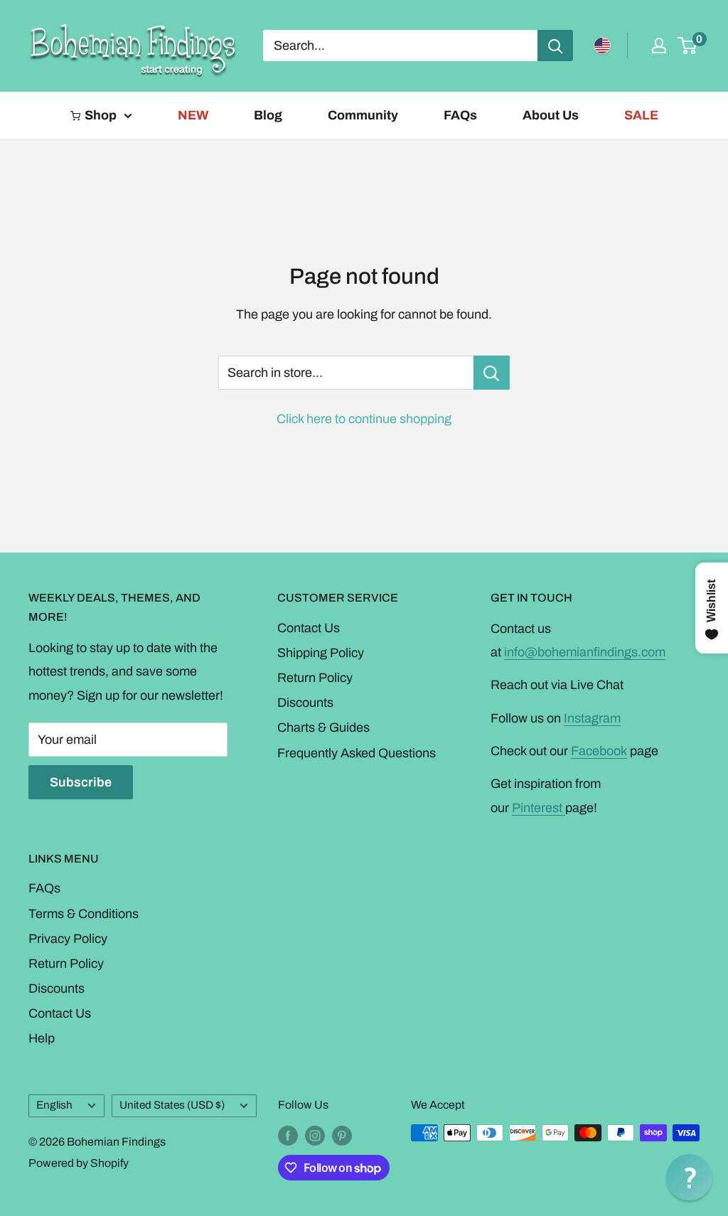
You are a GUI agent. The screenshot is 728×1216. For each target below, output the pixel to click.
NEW (193, 115)
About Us (551, 115)
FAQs (460, 115)
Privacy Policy (67, 939)
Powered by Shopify (78, 1163)
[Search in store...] (491, 373)
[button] (689, 1177)
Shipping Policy (320, 653)
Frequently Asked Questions (356, 753)
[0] (688, 45)
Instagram (592, 718)
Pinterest (538, 808)
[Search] (555, 45)
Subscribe (81, 782)
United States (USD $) (172, 1105)
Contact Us (308, 628)
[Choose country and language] (602, 45)
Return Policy (315, 678)
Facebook (599, 751)
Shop (101, 115)
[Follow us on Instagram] (315, 1135)
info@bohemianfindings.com (584, 652)
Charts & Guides (323, 727)
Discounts (305, 702)
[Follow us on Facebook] (288, 1135)
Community (363, 115)
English (54, 1105)
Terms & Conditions (83, 914)
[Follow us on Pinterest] (342, 1135)
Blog (268, 115)
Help (41, 1038)
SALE (641, 115)
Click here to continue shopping (364, 419)
